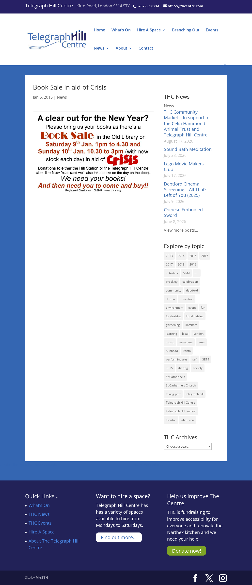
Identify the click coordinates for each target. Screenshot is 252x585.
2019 (192, 264)
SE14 (205, 359)
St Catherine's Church (181, 385)
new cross (186, 342)
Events (212, 30)
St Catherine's (175, 377)
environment (174, 308)
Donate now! (186, 550)
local (185, 334)
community (173, 290)
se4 (194, 359)
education (186, 299)
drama (170, 299)
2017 (169, 264)
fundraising (173, 316)
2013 (169, 256)
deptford (192, 290)
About (121, 48)
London (198, 334)
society (198, 368)
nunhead (172, 351)
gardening (173, 325)
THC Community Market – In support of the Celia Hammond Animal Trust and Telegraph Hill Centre (187, 123)
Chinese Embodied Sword (183, 212)
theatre (171, 420)
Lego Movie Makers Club (184, 166)
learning (171, 334)
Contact (146, 48)
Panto (187, 351)
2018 (181, 264)
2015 (192, 256)
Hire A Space (149, 30)
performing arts (177, 359)
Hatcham (191, 325)
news (201, 342)
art (197, 273)
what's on (187, 420)
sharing (183, 368)
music (170, 342)
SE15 (169, 368)
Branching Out (185, 30)
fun (203, 308)
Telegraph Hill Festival (181, 411)
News (99, 48)
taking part (173, 394)
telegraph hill (195, 394)
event (192, 308)
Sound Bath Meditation (188, 149)
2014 (181, 256)
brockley (171, 281)
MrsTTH (42, 577)
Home (99, 30)
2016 (204, 256)
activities (172, 273)
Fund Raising (195, 316)
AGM (186, 273)
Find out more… (119, 537)
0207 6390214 (148, 6)
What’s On (121, 30)
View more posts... (181, 230)
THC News (39, 514)
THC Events (40, 523)
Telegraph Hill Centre (49, 5)
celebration (190, 281)
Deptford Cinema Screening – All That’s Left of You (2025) (185, 189)
